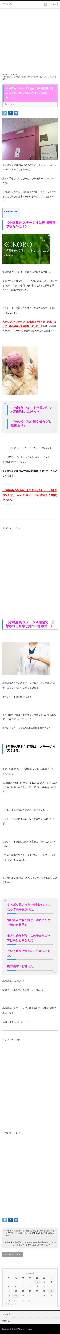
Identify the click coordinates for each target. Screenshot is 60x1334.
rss (45, 4)
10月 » (13, 1304)
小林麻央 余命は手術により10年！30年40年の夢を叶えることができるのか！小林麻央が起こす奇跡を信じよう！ (29, 1243)
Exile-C (15, 1329)
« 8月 (7, 1304)
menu (54, 4)
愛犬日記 (6, 1321)
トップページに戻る (13, 1254)
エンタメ (14, 74)
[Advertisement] (30, 40)
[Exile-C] (14, 4)
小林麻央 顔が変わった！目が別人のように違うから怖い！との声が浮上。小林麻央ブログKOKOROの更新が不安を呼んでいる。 (30, 1233)
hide (16, 212)
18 (51, 1291)
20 (16, 1296)
